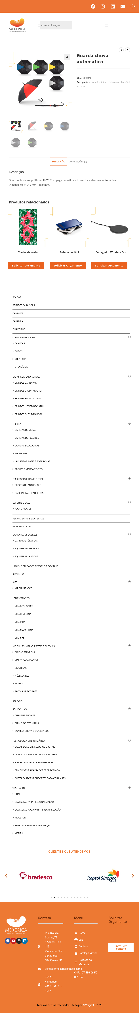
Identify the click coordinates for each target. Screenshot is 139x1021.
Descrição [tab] (58, 161)
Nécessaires (22, 675)
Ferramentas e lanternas (28, 518)
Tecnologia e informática (28, 740)
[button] (106, 25)
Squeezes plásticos (26, 556)
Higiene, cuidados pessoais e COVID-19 (35, 566)
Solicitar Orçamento (26, 265)
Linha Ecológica (22, 606)
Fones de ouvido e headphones (34, 762)
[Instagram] (102, 6)
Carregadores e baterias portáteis (36, 754)
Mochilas (21, 667)
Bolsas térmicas (25, 652)
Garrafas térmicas (26, 540)
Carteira (17, 321)
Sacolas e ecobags (26, 691)
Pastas (19, 683)
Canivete (17, 313)
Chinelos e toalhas (27, 723)
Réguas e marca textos (29, 469)
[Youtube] (13, 941)
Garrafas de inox (23, 526)
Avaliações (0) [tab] (78, 161)
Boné (18, 794)
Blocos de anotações (28, 485)
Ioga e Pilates (23, 508)
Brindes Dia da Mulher (28, 390)
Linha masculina (116, 82)
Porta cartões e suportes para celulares (40, 778)
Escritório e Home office (27, 479)
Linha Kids (18, 622)
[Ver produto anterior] (121, 49)
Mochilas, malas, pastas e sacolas (33, 646)
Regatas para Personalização (33, 825)
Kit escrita (21, 453)
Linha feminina (98, 82)
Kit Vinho (18, 574)
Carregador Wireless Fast (111, 252)
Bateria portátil (69, 252)
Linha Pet (18, 638)
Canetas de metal (25, 429)
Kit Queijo (20, 359)
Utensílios (21, 366)
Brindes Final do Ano (28, 398)
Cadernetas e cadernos (29, 493)
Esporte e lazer (21, 502)
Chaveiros (18, 329)
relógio (17, 701)
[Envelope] (122, 6)
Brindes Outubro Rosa (28, 414)
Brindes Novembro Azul (29, 406)
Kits (14, 582)
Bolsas (16, 297)
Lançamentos (21, 598)
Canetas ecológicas (27, 445)
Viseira (19, 833)
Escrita (16, 423)
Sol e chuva (19, 709)
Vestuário (18, 788)
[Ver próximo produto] (127, 49)
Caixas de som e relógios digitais (35, 746)
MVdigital (88, 1005)
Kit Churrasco (23, 588)
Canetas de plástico (27, 437)
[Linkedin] (112, 6)
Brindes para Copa (23, 305)
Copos (18, 351)
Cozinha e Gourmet (24, 337)
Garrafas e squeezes (24, 534)
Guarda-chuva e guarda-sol (32, 730)
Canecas (20, 343)
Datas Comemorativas (26, 376)
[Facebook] (92, 6)
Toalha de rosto (28, 252)
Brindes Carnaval (26, 382)
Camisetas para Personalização (34, 801)
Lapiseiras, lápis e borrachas (32, 461)
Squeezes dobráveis (27, 548)
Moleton (20, 817)
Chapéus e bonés (25, 715)
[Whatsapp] (132, 6)
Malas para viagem (26, 660)
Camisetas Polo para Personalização (38, 809)
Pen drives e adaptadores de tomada (37, 770)
